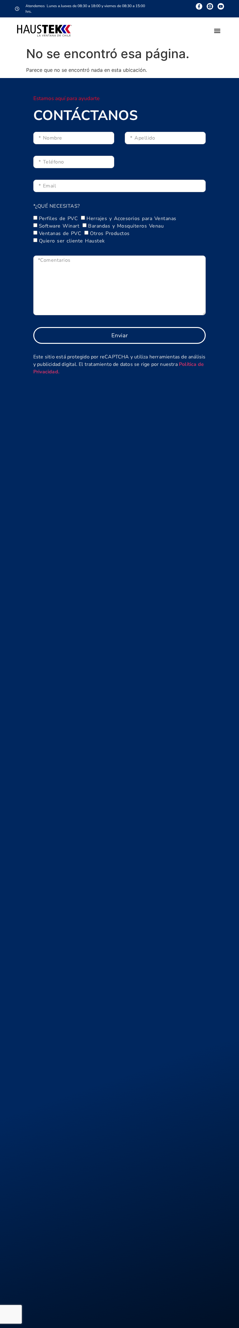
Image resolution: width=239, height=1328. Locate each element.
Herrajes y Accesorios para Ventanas (131, 218)
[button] (217, 30)
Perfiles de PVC (58, 218)
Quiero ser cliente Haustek (72, 240)
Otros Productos (110, 233)
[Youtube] (221, 6)
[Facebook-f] (199, 6)
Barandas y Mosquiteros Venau (126, 226)
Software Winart (59, 226)
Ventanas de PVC (60, 233)
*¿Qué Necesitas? (56, 207)
